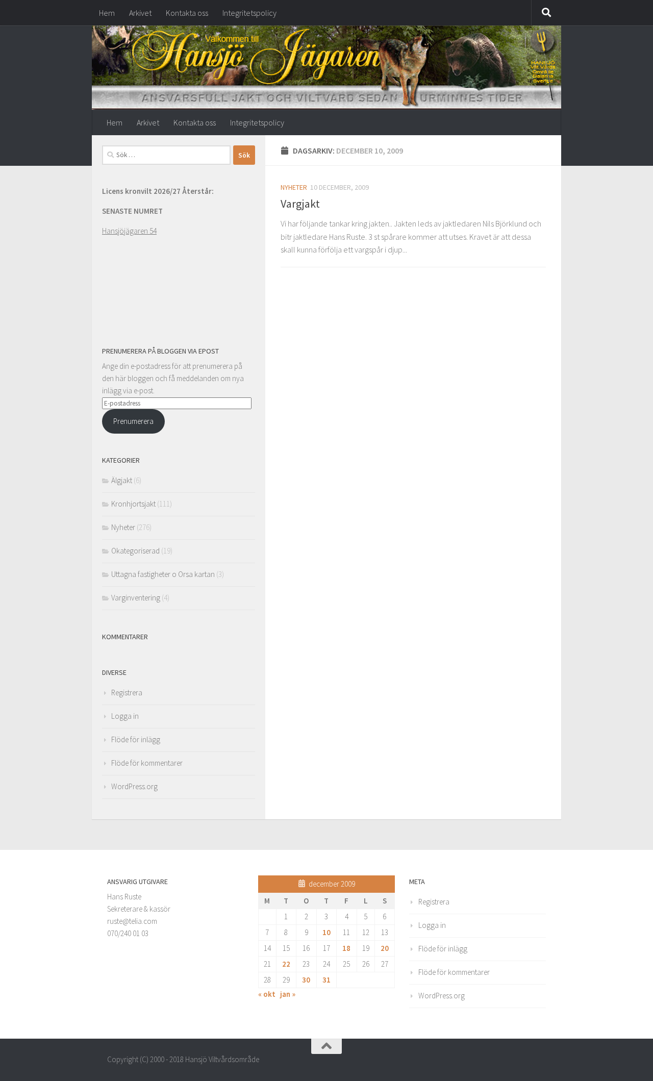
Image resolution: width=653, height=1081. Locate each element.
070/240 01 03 (127, 933)
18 (346, 948)
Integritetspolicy (249, 13)
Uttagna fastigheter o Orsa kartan (163, 574)
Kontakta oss (187, 13)
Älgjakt (121, 480)
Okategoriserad (135, 551)
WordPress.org (134, 786)
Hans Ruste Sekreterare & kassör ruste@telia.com (138, 909)
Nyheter (294, 187)
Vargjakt (300, 203)
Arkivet (140, 13)
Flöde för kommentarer (147, 763)
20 (385, 948)
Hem (107, 13)
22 (286, 964)
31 (326, 980)
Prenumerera (133, 421)
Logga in (125, 716)
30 (306, 980)
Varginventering (135, 597)
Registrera (126, 692)
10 (326, 932)
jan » (287, 994)
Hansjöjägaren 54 (129, 231)
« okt (266, 994)
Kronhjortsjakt (133, 504)
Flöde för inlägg (135, 739)
